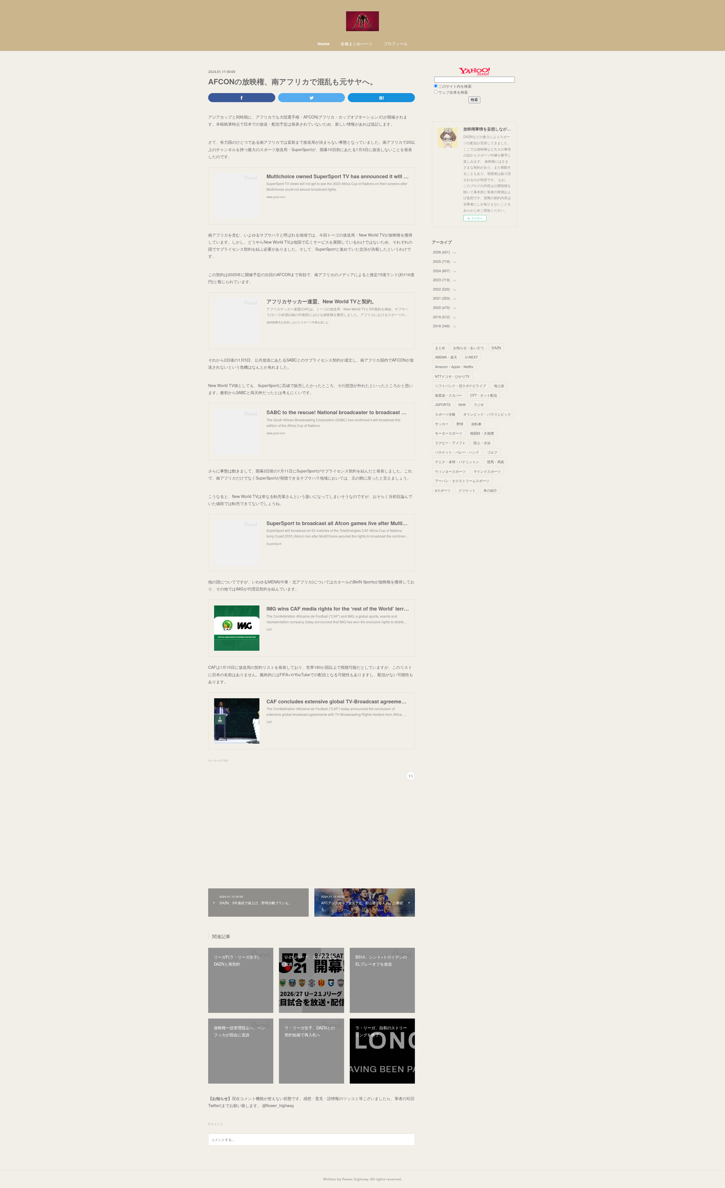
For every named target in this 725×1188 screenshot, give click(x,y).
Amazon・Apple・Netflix (454, 366)
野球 (460, 423)
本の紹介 (490, 490)
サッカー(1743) (218, 760)
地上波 (499, 385)
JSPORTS (443, 404)
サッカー (442, 423)
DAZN (496, 347)
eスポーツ (443, 490)
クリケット (467, 490)
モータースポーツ (448, 433)
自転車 (476, 423)
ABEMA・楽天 (446, 357)
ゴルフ (492, 452)
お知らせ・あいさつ (468, 347)
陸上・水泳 (482, 442)
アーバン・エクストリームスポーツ (462, 480)
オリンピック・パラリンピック (487, 414)
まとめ (440, 347)
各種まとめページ (356, 43)
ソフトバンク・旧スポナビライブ (460, 385)
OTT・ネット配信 (483, 395)
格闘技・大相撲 (482, 433)
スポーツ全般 (445, 414)
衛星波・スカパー (448, 395)
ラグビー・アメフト (450, 442)
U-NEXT (471, 357)
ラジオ (479, 404)
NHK (462, 404)
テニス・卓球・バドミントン (457, 461)
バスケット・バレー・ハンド (457, 452)
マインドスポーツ (487, 471)
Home (323, 43)
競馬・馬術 (495, 461)
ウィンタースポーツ (450, 471)
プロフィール (396, 43)
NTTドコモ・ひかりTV (452, 376)
